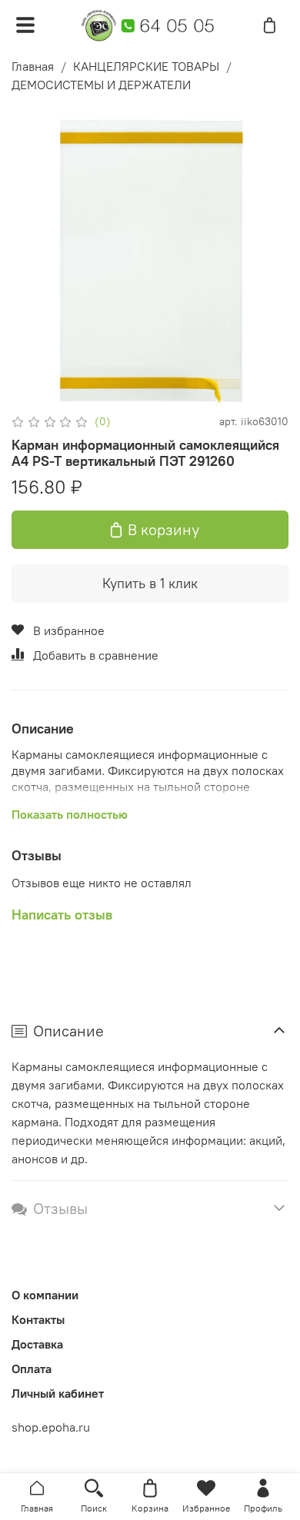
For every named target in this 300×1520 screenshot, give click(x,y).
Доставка (37, 1344)
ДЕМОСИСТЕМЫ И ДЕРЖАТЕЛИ (101, 84)
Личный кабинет (58, 1393)
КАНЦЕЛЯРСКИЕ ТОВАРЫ (146, 66)
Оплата (32, 1368)
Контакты (38, 1319)
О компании (45, 1294)
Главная (33, 66)
